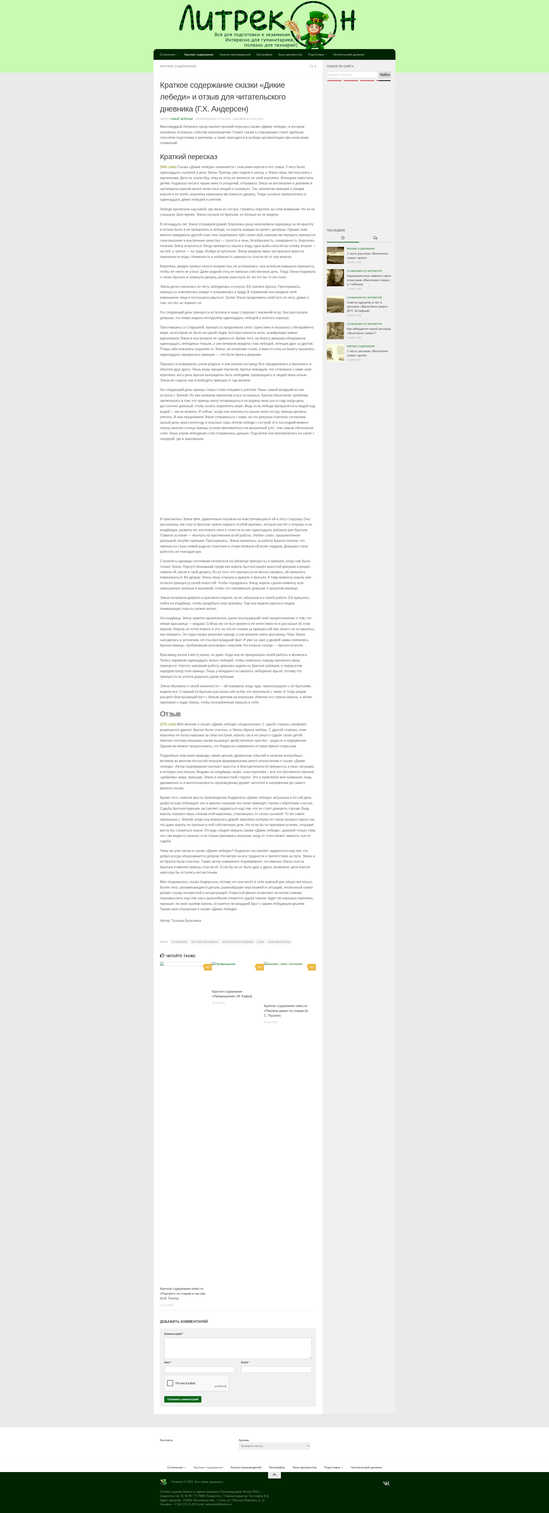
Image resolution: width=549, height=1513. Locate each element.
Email (245, 1362)
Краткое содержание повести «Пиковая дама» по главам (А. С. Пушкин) (286, 1010)
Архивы (244, 1440)
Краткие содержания (199, 54)
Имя (167, 1362)
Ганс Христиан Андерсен (204, 941)
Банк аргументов (290, 54)
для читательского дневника (237, 941)
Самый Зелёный (181, 119)
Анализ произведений (235, 54)
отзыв (260, 941)
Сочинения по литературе (364, 271)
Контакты (166, 1440)
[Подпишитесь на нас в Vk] (386, 1484)
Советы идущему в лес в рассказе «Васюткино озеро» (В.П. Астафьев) (367, 306)
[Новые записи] (343, 238)
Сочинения (167, 54)
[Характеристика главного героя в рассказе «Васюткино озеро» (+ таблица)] (335, 277)
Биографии (264, 54)
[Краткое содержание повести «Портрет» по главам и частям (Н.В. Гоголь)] (186, 1122)
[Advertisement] (359, 147)
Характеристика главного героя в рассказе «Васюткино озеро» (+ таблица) (369, 280)
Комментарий (173, 1333)
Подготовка (316, 54)
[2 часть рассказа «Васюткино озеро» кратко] (335, 255)
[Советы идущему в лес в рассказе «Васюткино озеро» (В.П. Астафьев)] (335, 304)
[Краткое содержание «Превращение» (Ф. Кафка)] (238, 974)
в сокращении (179, 941)
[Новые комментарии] (375, 238)
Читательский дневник (348, 54)
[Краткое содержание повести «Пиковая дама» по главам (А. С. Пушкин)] (290, 981)
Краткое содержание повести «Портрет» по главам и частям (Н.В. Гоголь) (182, 1293)
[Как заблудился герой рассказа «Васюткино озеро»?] (335, 330)
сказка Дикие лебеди (279, 941)
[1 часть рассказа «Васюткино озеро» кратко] (335, 353)
